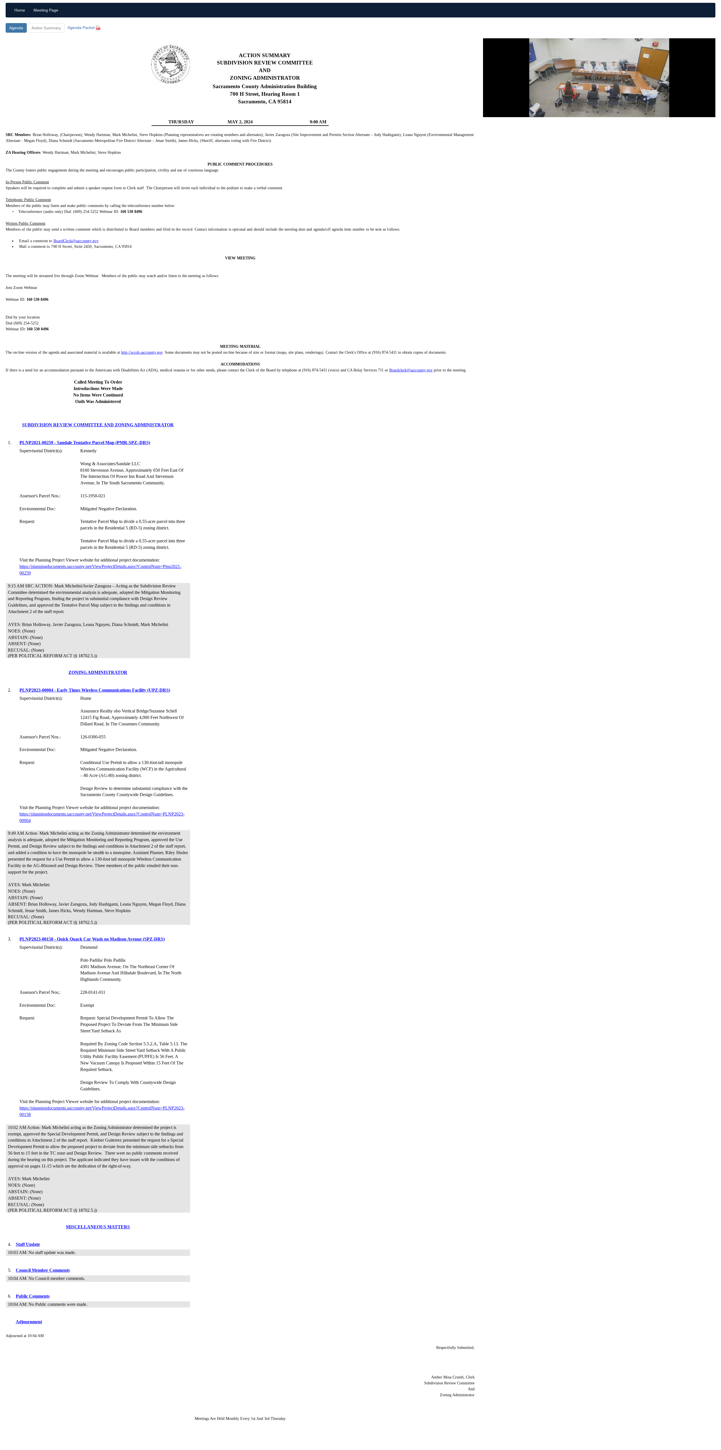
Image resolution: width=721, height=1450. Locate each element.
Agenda (16, 28)
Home (19, 10)
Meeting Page (46, 10)
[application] (599, 77)
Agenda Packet (82, 27)
